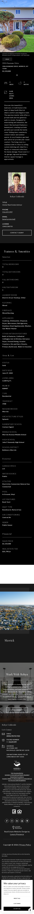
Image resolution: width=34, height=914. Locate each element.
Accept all (17, 908)
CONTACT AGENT (17, 232)
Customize (17, 903)
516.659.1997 (7, 212)
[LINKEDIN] (17, 821)
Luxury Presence (17, 834)
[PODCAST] (27, 821)
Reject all (17, 898)
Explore (17, 651)
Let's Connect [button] (17, 710)
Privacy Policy (25, 845)
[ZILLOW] (22, 821)
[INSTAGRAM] (12, 821)
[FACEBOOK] (7, 821)
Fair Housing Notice (17, 773)
